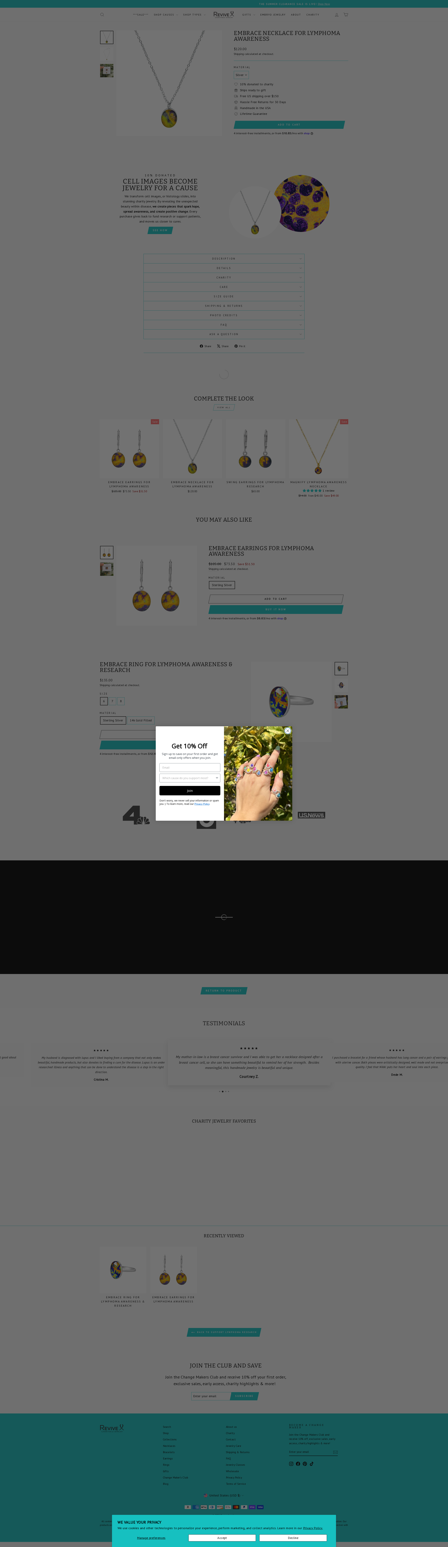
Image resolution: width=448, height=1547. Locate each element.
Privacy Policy (201, 804)
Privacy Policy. (313, 1528)
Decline (293, 1538)
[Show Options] (217, 778)
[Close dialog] (288, 731)
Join (190, 791)
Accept (222, 1538)
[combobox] (188, 778)
